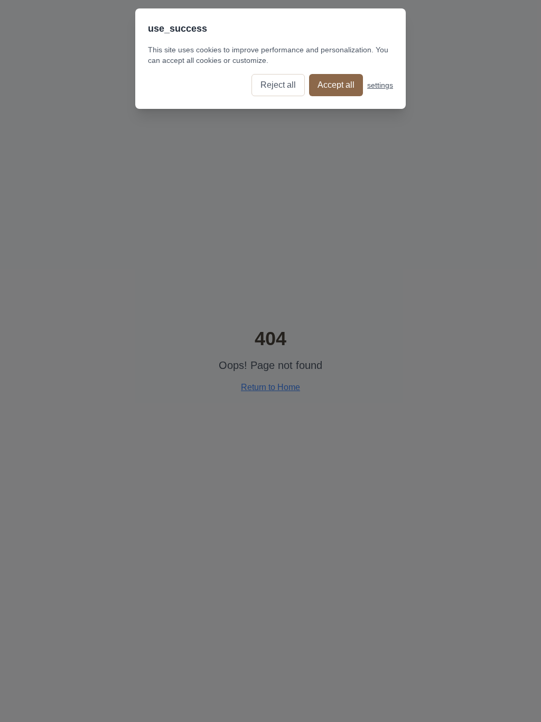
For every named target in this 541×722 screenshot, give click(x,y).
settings (380, 85)
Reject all (278, 84)
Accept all (336, 84)
